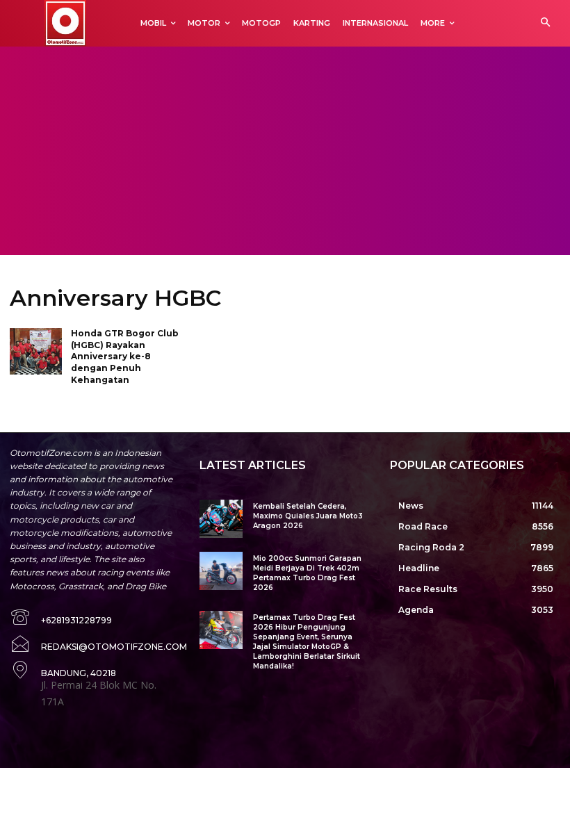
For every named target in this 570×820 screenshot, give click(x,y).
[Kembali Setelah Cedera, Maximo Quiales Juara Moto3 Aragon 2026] (221, 519)
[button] (545, 23)
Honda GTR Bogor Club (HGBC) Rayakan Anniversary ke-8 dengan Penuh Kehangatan (125, 356)
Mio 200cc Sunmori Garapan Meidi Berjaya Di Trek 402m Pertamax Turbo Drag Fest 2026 (307, 573)
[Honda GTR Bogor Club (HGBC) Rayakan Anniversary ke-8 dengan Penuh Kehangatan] (36, 351)
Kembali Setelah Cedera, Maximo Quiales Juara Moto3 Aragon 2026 (308, 516)
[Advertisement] (285, 151)
